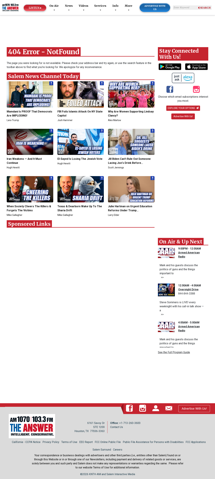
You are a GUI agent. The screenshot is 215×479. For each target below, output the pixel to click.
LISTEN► (35, 7)
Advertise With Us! (183, 116)
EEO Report (86, 442)
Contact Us (116, 427)
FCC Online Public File (108, 442)
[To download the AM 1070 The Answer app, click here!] (170, 66)
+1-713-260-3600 (129, 423)
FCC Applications (196, 442)
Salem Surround (102, 449)
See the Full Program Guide (174, 352)
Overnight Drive (188, 289)
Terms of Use (69, 442)
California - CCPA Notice (26, 442)
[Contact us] (169, 408)
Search (205, 7)
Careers (117, 449)
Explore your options (182, 108)
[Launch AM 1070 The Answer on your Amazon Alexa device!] (183, 78)
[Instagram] (196, 89)
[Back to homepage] (10, 7)
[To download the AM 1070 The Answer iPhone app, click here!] (196, 66)
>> (162, 277)
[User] (156, 408)
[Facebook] (169, 89)
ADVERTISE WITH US (154, 8)
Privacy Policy (50, 442)
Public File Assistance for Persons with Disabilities (153, 442)
